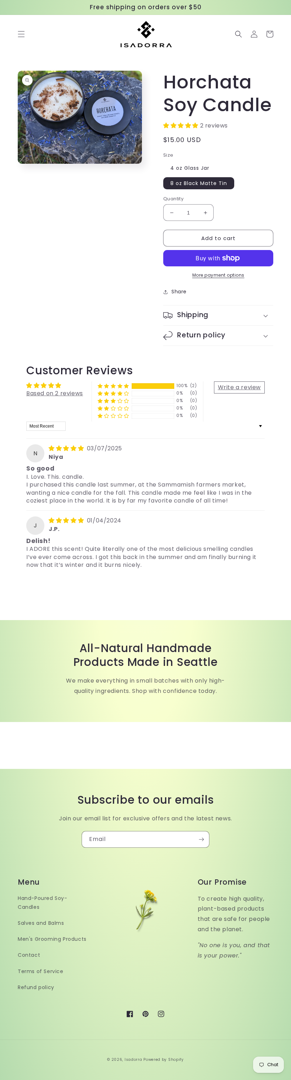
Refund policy (36, 987)
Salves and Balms (41, 923)
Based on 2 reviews (54, 393)
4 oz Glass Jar (189, 168)
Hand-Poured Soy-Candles (42, 903)
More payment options (218, 275)
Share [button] (179, 291)
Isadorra (133, 1059)
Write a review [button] (239, 387)
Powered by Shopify (163, 1059)
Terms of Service (41, 971)
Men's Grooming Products (52, 939)
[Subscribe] (201, 839)
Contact (29, 955)
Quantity (173, 198)
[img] (67, 448)
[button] (21, 34)
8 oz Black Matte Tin (198, 183)
